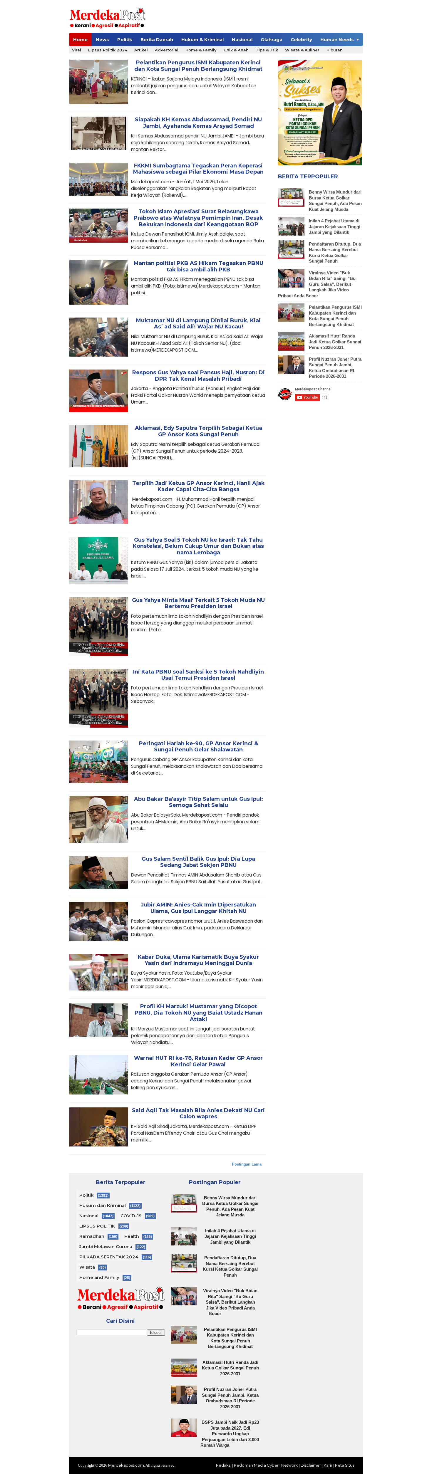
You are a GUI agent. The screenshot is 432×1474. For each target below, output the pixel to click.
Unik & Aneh (236, 50)
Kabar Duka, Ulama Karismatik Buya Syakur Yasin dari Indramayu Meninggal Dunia (198, 960)
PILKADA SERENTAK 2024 (108, 1257)
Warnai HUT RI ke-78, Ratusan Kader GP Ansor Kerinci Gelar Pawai (198, 1061)
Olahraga (271, 39)
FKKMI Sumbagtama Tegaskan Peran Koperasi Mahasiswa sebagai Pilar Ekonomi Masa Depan (198, 169)
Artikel (141, 50)
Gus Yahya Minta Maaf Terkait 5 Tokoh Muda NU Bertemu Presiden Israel (198, 603)
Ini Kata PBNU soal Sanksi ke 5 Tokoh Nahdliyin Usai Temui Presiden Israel (198, 675)
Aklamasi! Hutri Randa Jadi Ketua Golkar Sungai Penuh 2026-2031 (335, 341)
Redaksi (223, 1465)
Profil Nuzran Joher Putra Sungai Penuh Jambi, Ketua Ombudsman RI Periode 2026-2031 (230, 1398)
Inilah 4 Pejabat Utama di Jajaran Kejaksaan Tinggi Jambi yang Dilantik (334, 226)
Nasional (242, 39)
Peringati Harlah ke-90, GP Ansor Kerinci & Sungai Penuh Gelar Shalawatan (198, 747)
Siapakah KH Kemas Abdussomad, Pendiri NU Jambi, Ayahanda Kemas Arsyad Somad (198, 123)
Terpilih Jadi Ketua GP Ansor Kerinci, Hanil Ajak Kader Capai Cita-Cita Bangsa (198, 486)
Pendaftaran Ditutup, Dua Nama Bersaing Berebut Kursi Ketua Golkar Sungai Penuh (230, 1266)
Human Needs (337, 39)
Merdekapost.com (126, 1465)
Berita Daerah (156, 39)
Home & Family (201, 50)
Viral (76, 50)
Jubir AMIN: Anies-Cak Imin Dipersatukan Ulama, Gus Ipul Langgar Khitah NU (198, 908)
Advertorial (166, 50)
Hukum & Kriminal (202, 39)
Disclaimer (311, 1465)
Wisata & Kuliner (302, 50)
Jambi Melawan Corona (105, 1246)
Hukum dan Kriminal (102, 1205)
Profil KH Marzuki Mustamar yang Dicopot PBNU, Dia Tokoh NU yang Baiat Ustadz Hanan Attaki (198, 1012)
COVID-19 (131, 1215)
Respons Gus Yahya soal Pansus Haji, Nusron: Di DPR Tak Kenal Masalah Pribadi (198, 376)
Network (289, 1465)
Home (80, 39)
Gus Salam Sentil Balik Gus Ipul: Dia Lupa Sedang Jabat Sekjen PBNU (198, 862)
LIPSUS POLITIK (97, 1226)
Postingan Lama (247, 1164)
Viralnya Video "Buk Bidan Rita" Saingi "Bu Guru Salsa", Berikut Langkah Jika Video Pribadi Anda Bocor (317, 284)
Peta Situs (344, 1465)
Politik (124, 39)
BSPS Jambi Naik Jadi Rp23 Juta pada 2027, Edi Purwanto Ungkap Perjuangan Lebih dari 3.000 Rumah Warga (229, 1434)
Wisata (87, 1267)
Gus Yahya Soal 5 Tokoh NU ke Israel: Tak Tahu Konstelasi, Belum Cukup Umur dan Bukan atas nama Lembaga (198, 546)
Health (131, 1236)
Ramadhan (91, 1236)
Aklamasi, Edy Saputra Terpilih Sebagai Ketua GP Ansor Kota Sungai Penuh (198, 431)
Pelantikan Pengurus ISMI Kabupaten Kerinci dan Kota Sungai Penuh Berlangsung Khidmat (198, 66)
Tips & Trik (267, 50)
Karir (328, 1465)
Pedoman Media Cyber (256, 1465)
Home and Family (99, 1277)
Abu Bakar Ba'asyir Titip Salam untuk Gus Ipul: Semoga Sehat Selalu (198, 802)
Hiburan (334, 50)
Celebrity (301, 39)
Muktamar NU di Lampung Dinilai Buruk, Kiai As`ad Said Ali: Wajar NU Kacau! (198, 324)
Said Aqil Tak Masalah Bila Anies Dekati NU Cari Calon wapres (198, 1113)
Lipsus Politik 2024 (107, 50)
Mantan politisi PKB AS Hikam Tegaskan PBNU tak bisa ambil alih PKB (198, 266)
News (102, 39)
